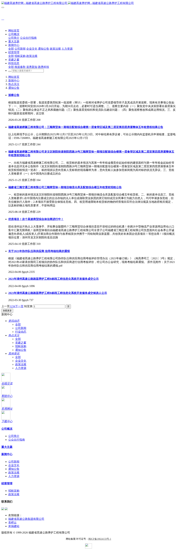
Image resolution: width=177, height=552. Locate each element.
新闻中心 (13, 80)
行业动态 (20, 331)
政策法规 (20, 364)
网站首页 (13, 30)
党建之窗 (20, 342)
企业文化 (20, 360)
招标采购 (20, 346)
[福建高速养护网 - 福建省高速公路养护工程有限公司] (88, 3)
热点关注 (13, 84)
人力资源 (20, 368)
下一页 (19, 306)
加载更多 (7, 310)
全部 (11, 48)
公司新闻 (20, 328)
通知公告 (13, 87)
